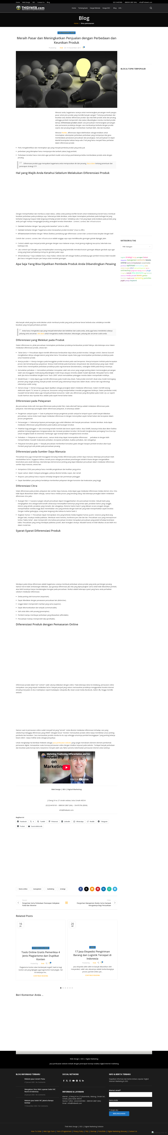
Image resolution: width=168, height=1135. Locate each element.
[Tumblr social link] (80, 1080)
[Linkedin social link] (103, 889)
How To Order (36, 1131)
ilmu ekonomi (137, 273)
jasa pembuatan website (62, 743)
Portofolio (102, 1131)
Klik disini (40, 333)
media (128, 275)
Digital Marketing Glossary (117, 1131)
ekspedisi (123, 260)
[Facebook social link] (80, 889)
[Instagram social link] (70, 1080)
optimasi (131, 265)
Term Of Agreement (64, 1131)
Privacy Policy (78, 1131)
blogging (123, 273)
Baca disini (91, 163)
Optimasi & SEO (38, 948)
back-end (130, 263)
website (141, 259)
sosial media (145, 263)
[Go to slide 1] (60, 988)
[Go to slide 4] (67, 988)
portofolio (147, 278)
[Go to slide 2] (63, 988)
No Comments (40, 1082)
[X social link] (86, 889)
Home (76, 23)
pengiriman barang (136, 270)
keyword (133, 280)
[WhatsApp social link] (109, 889)
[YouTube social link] (73, 1080)
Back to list (66, 902)
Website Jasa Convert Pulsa (34, 1079)
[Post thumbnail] (19, 1081)
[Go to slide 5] (70, 988)
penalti (133, 276)
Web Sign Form (49, 1131)
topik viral (130, 278)
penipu (127, 281)
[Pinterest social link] (98, 889)
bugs (145, 273)
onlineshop (126, 270)
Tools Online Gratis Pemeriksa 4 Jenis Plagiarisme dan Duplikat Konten (40, 955)
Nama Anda (113, 1100)
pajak (123, 280)
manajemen (37, 889)
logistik (123, 257)
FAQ (86, 1131)
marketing (50, 889)
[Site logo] (30, 8)
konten (124, 278)
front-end (149, 273)
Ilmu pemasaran (87, 23)
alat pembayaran (139, 268)
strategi (62, 889)
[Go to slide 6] (72, 988)
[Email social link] (92, 889)
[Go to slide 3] (65, 988)
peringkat (140, 257)
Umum (72, 33)
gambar (144, 276)
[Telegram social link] (115, 889)
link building (140, 266)
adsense (123, 275)
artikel (131, 268)
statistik (128, 273)
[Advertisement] (35, 128)
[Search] (151, 8)
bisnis (139, 275)
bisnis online (23, 889)
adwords (144, 270)
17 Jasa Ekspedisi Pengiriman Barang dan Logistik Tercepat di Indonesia (92, 955)
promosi (123, 266)
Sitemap (93, 1131)
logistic (147, 268)
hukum (145, 257)
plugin (149, 270)
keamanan (137, 263)
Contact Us (133, 1131)
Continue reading (40, 976)
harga (134, 257)
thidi (61, 48)
